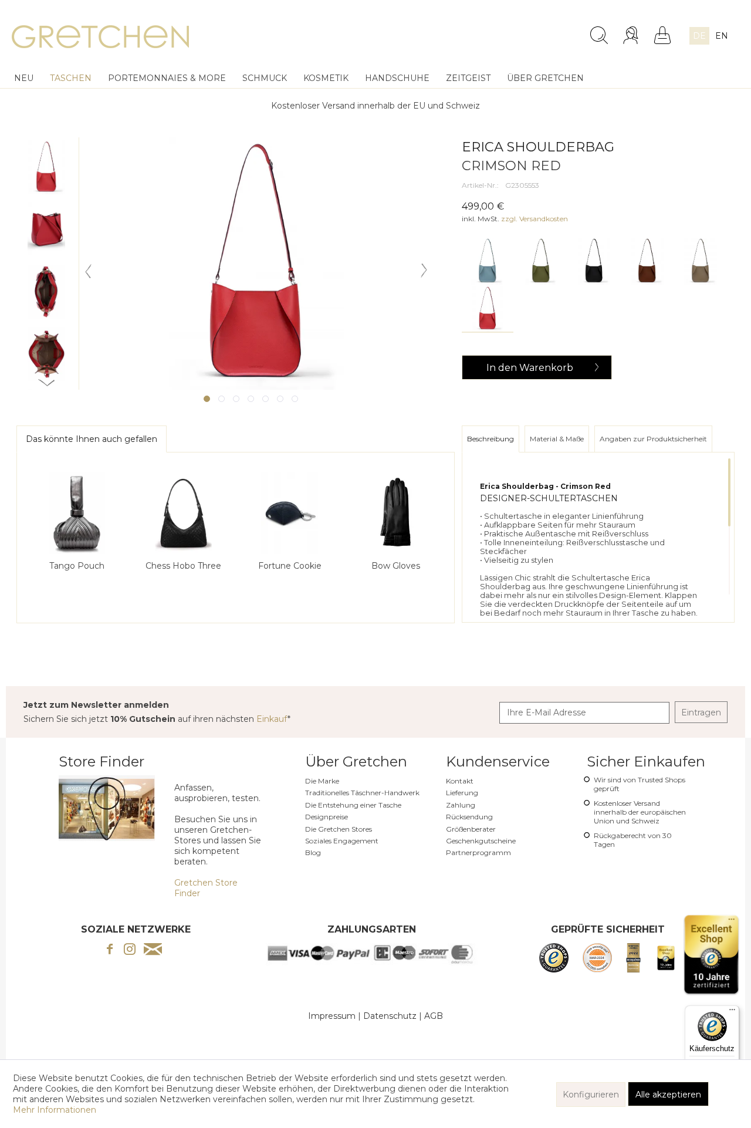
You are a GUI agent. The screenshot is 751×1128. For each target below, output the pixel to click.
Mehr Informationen (54, 1110)
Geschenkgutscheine (481, 840)
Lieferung (462, 792)
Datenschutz (390, 1016)
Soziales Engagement (341, 840)
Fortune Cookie (290, 565)
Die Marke (322, 780)
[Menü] (732, 1012)
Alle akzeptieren (668, 1094)
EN (721, 36)
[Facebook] (110, 950)
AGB (433, 1016)
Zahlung (460, 805)
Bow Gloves (395, 565)
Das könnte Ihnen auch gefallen (91, 439)
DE (699, 36)
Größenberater (471, 829)
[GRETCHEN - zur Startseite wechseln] (100, 38)
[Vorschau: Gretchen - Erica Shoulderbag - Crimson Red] (46, 167)
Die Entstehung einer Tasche (353, 805)
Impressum (332, 1016)
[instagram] (130, 950)
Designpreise (326, 816)
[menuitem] (505, 30)
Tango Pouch (76, 565)
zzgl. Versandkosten (534, 218)
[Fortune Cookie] (289, 513)
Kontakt (459, 780)
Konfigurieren (591, 1094)
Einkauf (271, 719)
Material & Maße (557, 438)
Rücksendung (469, 816)
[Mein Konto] (632, 35)
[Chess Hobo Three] (183, 513)
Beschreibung (490, 438)
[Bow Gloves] (396, 513)
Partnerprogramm (478, 852)
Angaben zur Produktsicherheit (653, 438)
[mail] (153, 950)
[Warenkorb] (662, 35)
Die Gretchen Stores (338, 829)
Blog (313, 852)
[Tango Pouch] (77, 513)
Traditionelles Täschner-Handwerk (362, 792)
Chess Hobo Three (183, 565)
